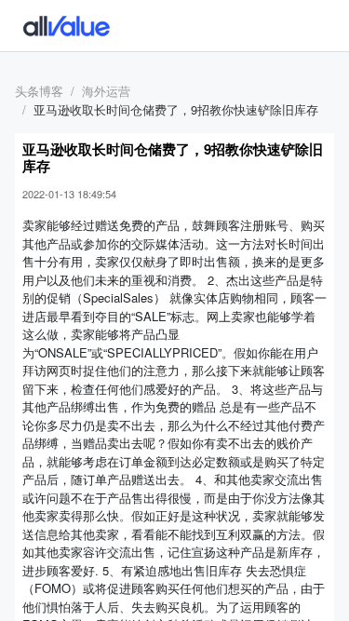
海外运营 (106, 91)
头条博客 (39, 91)
